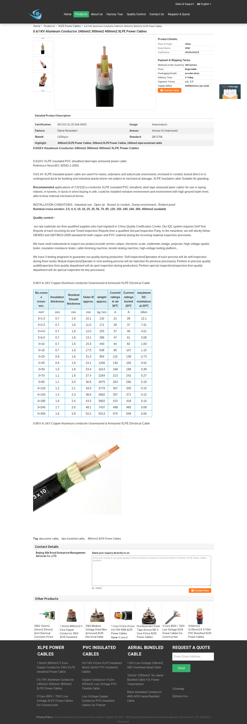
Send (181, 668)
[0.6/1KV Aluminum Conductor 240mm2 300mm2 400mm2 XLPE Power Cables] (105, 73)
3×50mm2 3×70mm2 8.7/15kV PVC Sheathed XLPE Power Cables (200, 631)
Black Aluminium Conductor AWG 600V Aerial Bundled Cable (144, 696)
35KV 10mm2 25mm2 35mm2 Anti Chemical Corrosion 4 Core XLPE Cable (43, 633)
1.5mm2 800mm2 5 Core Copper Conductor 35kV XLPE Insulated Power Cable (71, 633)
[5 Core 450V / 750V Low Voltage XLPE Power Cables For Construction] (174, 615)
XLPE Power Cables (69, 26)
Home (67, 14)
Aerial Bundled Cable (145, 651)
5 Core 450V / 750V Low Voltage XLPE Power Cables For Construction (174, 631)
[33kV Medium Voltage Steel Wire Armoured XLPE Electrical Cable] (97, 615)
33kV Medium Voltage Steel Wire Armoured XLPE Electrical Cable (96, 631)
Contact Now (171, 90)
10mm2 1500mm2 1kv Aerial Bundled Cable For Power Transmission (145, 680)
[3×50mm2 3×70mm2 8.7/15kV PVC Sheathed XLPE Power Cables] (200, 615)
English (205, 4)
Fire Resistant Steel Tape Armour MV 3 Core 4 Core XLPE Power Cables (148, 631)
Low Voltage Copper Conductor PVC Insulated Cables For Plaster (98, 701)
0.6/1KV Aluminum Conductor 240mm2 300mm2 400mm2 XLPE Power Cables (55, 684)
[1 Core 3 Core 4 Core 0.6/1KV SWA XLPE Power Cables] (123, 615)
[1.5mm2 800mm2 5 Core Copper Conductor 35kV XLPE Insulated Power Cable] (71, 615)
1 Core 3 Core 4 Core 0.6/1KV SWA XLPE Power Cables (123, 630)
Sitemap (178, 688)
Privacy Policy (44, 717)
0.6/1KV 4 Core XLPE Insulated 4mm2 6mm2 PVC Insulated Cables (102, 667)
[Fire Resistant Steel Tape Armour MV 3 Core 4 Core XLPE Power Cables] (148, 615)
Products (81, 14)
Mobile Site (181, 696)
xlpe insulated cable (72, 538)
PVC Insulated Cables (99, 651)
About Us (97, 14)
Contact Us (157, 14)
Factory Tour (115, 14)
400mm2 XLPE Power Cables (104, 538)
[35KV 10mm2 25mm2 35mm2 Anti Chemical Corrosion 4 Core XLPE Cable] (46, 615)
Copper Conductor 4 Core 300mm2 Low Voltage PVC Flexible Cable (99, 684)
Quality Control (136, 14)
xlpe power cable (48, 538)
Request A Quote (179, 14)
